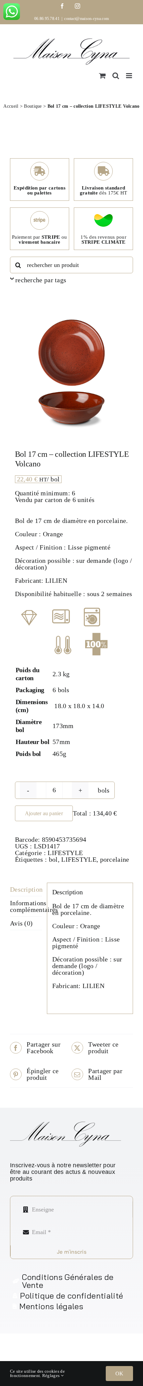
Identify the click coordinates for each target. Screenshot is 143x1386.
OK (119, 1373)
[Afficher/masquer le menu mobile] (129, 75)
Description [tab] (26, 889)
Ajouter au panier (44, 813)
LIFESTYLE (65, 852)
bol (53, 859)
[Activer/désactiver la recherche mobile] (115, 75)
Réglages (51, 1375)
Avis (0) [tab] (21, 923)
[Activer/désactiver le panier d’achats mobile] (102, 75)
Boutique (33, 106)
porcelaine (114, 859)
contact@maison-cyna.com (86, 18)
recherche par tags (40, 280)
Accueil (10, 106)
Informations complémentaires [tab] (26, 906)
